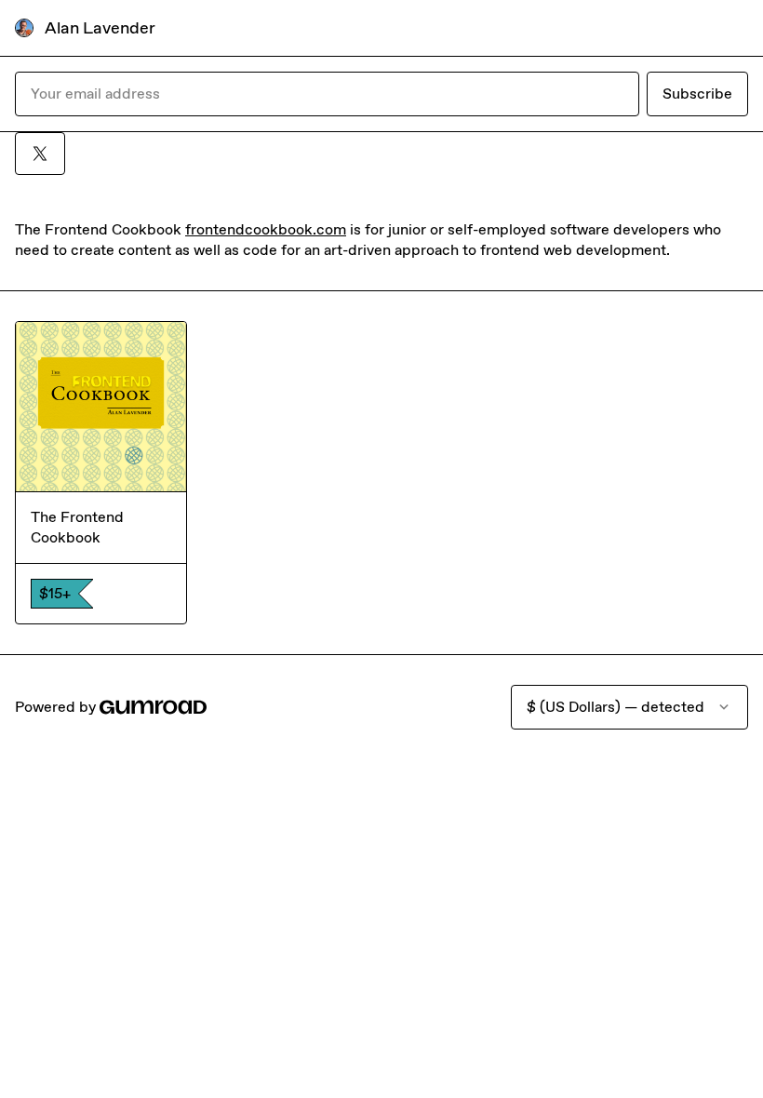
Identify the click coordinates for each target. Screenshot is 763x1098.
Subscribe (697, 93)
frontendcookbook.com (265, 229)
